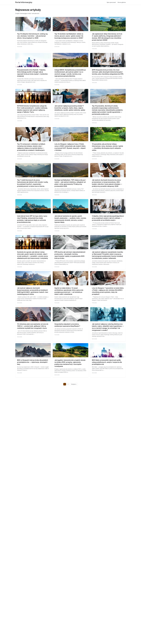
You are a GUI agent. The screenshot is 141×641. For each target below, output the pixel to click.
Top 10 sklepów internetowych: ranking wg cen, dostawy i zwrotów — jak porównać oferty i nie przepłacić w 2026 (32, 36)
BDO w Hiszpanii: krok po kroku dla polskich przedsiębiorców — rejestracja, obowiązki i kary (32, 362)
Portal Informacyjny (23, 2)
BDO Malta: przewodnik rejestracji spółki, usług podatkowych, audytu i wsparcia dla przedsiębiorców (107, 362)
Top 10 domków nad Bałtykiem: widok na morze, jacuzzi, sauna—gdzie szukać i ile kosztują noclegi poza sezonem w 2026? (68, 36)
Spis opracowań (111, 2)
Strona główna (122, 2)
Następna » (74, 384)
